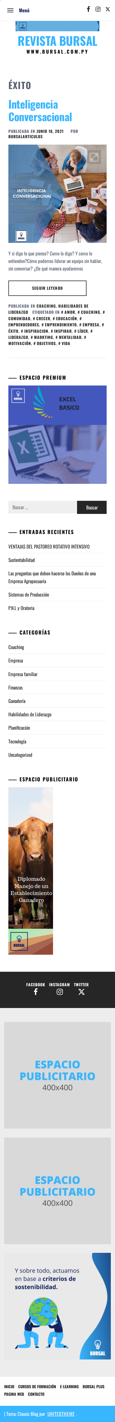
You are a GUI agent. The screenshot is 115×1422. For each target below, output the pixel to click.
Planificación (19, 727)
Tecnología (17, 741)
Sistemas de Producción (28, 594)
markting (43, 337)
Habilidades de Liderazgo (29, 714)
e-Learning (69, 1386)
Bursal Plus (93, 1386)
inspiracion (36, 331)
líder (83, 331)
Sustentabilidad (21, 559)
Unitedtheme (61, 1413)
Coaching (46, 306)
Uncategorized (20, 754)
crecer (43, 318)
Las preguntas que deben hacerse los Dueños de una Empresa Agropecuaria (52, 577)
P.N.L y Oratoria (21, 607)
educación (66, 318)
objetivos (46, 343)
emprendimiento (61, 324)
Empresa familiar (22, 674)
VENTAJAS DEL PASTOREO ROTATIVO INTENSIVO (49, 546)
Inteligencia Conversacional (40, 110)
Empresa (15, 660)
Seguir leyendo (47, 288)
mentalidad (70, 337)
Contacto (36, 1394)
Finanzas (15, 687)
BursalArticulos (25, 136)
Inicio (9, 1386)
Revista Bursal (57, 40)
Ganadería (16, 700)
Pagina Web (14, 1394)
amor (69, 312)
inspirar (63, 331)
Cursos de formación (37, 1386)
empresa (91, 324)
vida (66, 343)
